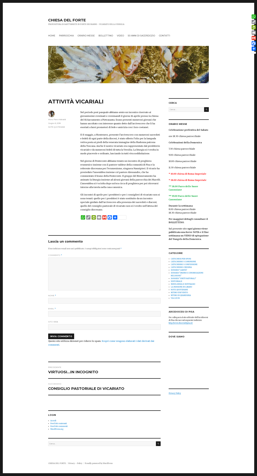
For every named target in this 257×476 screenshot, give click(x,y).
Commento (55, 255)
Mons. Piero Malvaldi (57, 119)
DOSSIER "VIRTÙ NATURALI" (183, 278)
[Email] (253, 32)
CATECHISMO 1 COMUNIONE (183, 261)
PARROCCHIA (66, 35)
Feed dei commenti (59, 426)
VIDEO (120, 35)
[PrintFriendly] (253, 27)
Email (52, 309)
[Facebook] (253, 43)
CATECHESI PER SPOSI (181, 259)
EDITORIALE (176, 281)
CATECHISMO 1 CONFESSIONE (184, 264)
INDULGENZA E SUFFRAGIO (183, 284)
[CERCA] (158, 443)
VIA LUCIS (175, 298)
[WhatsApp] (253, 16)
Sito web (53, 322)
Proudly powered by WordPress (99, 463)
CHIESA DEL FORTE (67, 20)
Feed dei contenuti (58, 423)
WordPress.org (56, 429)
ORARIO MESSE (86, 35)
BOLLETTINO (106, 35)
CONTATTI (164, 35)
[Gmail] (253, 38)
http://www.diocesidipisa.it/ (181, 323)
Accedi (53, 421)
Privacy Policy (175, 393)
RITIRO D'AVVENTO (179, 292)
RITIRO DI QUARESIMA (181, 295)
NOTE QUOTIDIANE (56, 127)
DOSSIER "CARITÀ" (179, 270)
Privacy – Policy (75, 463)
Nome (52, 295)
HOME (51, 35)
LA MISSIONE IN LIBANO (181, 287)
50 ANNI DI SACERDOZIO (141, 35)
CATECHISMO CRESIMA (181, 267)
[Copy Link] (253, 22)
